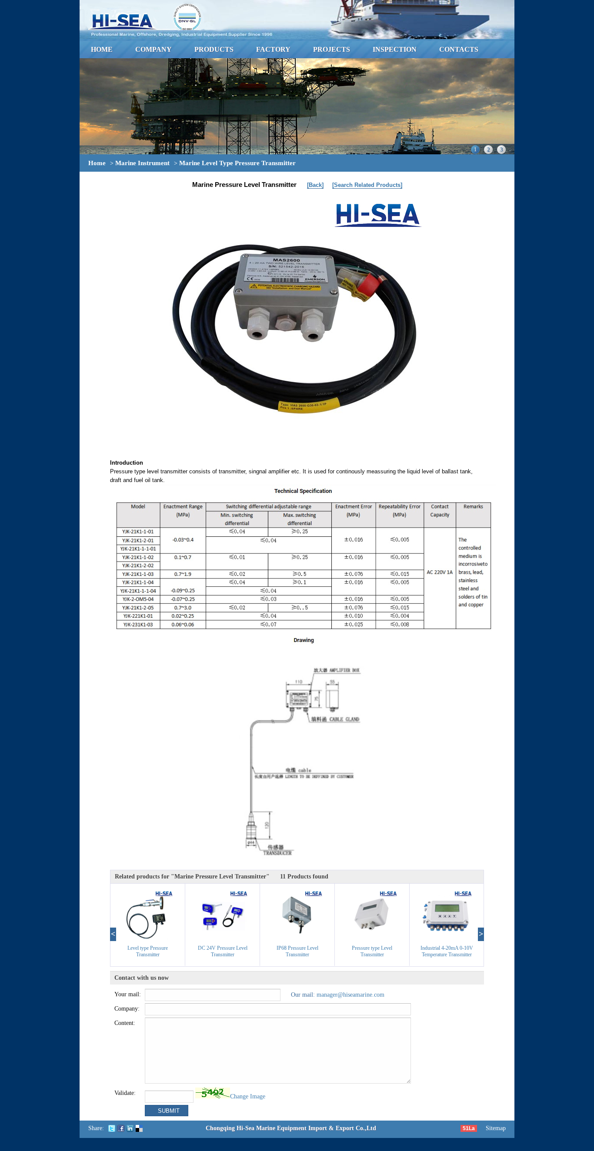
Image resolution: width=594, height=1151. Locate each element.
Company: (127, 1008)
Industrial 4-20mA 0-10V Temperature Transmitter (446, 951)
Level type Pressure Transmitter (147, 951)
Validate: (125, 1093)
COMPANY (153, 49)
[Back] (315, 185)
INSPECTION (395, 49)
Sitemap (496, 1128)
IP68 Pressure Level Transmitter (297, 951)
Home (97, 163)
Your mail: (127, 994)
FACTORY (273, 49)
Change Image (247, 1096)
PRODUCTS (214, 49)
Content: (124, 1023)
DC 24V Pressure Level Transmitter (222, 951)
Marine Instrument (142, 163)
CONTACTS (458, 49)
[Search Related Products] (367, 185)
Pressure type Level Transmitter (372, 951)
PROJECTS (331, 49)
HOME (102, 49)
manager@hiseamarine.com (350, 994)
